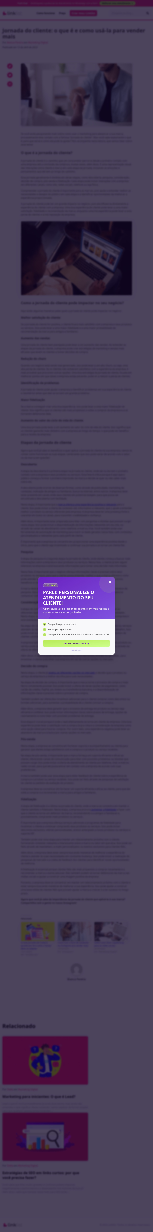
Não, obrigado (76, 650)
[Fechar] (110, 582)
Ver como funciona (76, 643)
